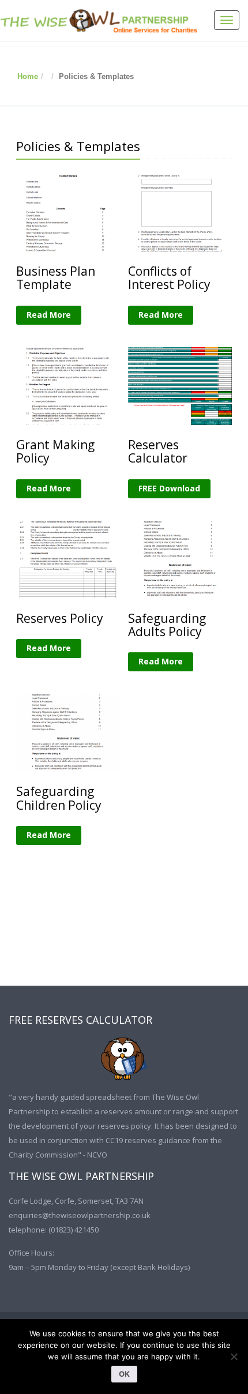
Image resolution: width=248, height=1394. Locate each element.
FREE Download (169, 488)
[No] (233, 1356)
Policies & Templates (78, 146)
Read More (49, 314)
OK (124, 1373)
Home (27, 76)
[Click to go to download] (124, 1059)
